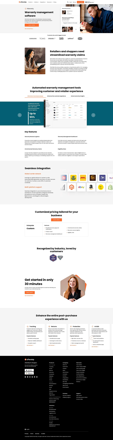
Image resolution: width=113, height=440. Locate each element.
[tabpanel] (56, 128)
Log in (70, 2)
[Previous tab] (20, 115)
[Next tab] (93, 115)
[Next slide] (92, 338)
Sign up (74, 2)
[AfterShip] (23, 2)
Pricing (54, 2)
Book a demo (80, 2)
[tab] (35, 96)
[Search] (67, 2)
